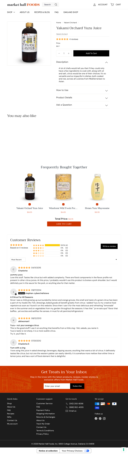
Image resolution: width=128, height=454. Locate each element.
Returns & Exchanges (45, 417)
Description (62, 61)
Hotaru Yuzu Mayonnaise (97, 208)
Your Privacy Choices (72, 450)
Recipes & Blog (42, 12)
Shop (9, 403)
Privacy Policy (42, 434)
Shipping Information (45, 414)
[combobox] (50, 5)
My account (12, 424)
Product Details (64, 97)
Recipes (10, 414)
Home (59, 22)
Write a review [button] (109, 246)
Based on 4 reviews (19, 247)
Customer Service (44, 403)
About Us (24, 12)
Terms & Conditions (45, 430)
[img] (24, 267)
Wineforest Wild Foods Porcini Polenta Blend (63, 208)
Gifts (9, 417)
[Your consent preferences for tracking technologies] (123, 449)
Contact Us (12, 420)
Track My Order (43, 424)
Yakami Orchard (70, 22)
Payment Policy (43, 410)
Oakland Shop (70, 12)
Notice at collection (48, 450)
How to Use (62, 90)
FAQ (56, 12)
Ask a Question (64, 104)
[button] (62, 39)
